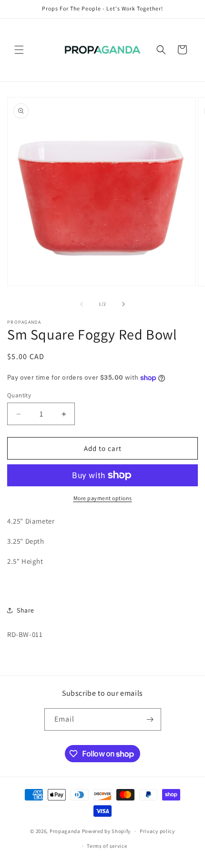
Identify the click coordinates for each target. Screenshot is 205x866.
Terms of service (107, 846)
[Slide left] (81, 304)
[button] (19, 49)
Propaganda (65, 831)
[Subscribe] (150, 719)
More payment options (102, 498)
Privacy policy (157, 831)
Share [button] (25, 610)
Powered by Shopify (106, 831)
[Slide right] (123, 304)
